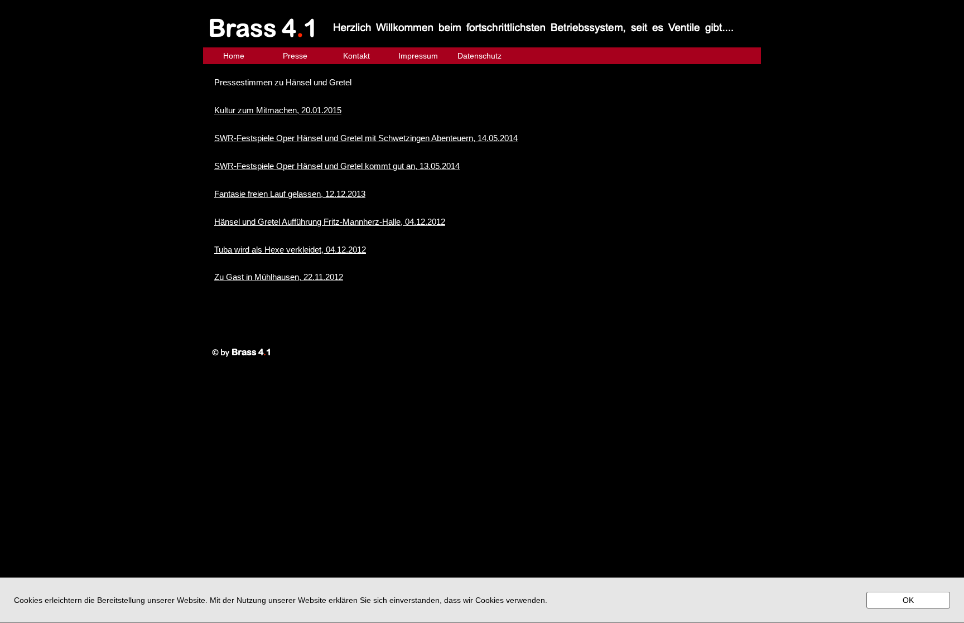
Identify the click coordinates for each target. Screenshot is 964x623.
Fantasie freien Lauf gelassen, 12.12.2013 (289, 194)
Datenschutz (479, 55)
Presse (295, 55)
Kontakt (356, 55)
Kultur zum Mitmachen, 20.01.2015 (277, 110)
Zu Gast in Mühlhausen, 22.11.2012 (278, 277)
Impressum (418, 55)
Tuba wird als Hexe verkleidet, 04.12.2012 (290, 249)
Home (233, 55)
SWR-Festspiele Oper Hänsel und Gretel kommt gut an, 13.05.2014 (337, 166)
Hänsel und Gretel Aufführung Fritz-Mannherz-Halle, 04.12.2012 (329, 221)
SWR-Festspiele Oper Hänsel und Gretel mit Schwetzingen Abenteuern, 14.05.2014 (366, 138)
